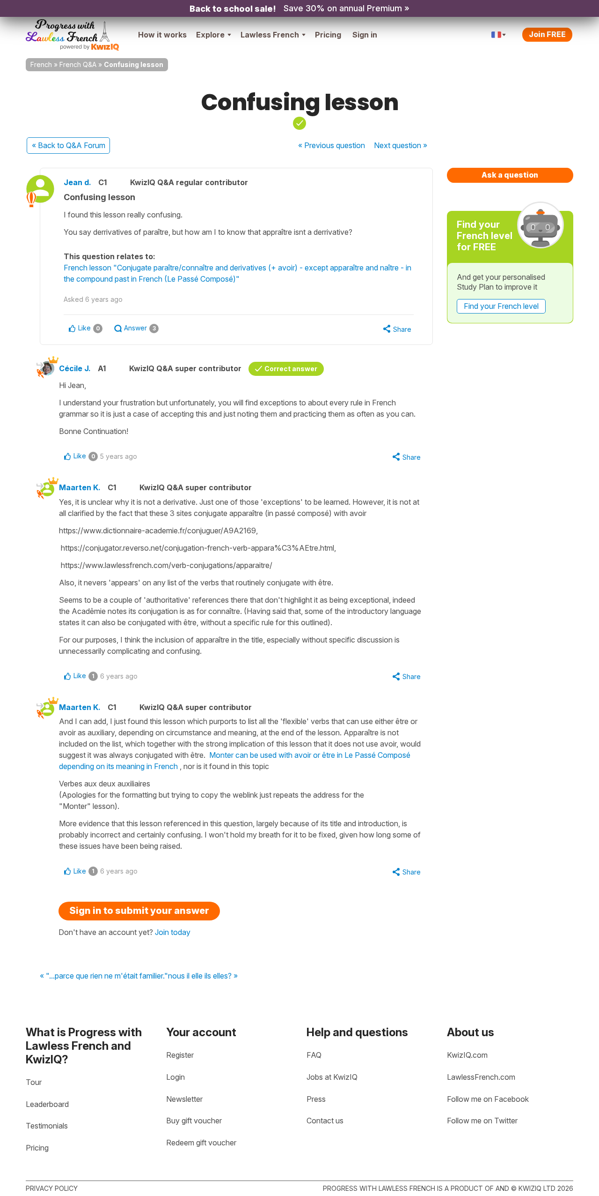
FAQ (314, 1055)
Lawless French (270, 34)
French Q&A (77, 64)
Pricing (328, 34)
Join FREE (547, 34)
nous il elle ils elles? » (203, 976)
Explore (210, 34)
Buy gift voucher (194, 1120)
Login (175, 1077)
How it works (162, 34)
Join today (172, 932)
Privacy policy (52, 1188)
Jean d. (77, 182)
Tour (34, 1082)
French (41, 64)
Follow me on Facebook (488, 1099)
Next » (400, 145)
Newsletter (184, 1099)
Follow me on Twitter (482, 1120)
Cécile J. (75, 368)
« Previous (331, 145)
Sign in (364, 34)
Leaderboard (47, 1104)
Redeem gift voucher (201, 1142)
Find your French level (501, 306)
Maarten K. (80, 487)
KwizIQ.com (467, 1055)
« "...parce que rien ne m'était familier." (104, 976)
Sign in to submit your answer (139, 910)
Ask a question (510, 174)
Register (180, 1055)
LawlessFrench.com (481, 1077)
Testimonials (47, 1125)
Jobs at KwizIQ (332, 1077)
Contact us (325, 1120)
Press (316, 1099)
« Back (68, 145)
